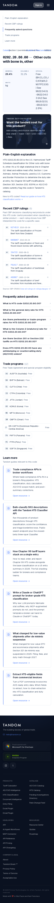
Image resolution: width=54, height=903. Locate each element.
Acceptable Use (10, 878)
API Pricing (7, 843)
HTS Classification (11, 795)
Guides (32, 829)
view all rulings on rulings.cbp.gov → (35, 289)
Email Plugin (8, 813)
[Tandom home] (10, 5)
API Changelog (9, 847)
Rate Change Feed (37, 803)
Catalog (6, 50)
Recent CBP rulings (14, 24)
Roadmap (33, 834)
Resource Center (36, 825)
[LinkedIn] (6, 765)
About (5, 859)
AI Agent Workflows (11, 829)
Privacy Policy (9, 869)
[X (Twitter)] (13, 765)
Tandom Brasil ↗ (10, 864)
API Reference (9, 838)
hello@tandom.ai (13, 734)
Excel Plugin (8, 808)
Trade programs (12, 35)
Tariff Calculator (10, 785)
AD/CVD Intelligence (11, 790)
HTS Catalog (34, 790)
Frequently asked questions (18, 29)
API (4, 825)
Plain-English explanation (16, 18)
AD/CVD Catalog (36, 785)
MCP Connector (9, 834)
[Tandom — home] (27, 725)
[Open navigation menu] (48, 5)
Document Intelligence (12, 799)
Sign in (38, 5)
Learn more (10, 41)
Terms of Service (10, 873)
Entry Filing (7, 804)
